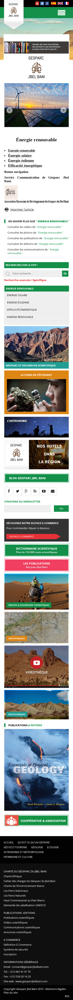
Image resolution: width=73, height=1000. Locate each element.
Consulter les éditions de (36, 244)
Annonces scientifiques (17, 932)
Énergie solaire (17, 295)
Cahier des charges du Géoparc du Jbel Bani (29, 881)
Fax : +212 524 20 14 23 (17, 976)
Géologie (37, 847)
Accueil (9, 842)
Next (63, 110)
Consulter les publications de (38, 238)
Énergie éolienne (18, 302)
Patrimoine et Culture (18, 857)
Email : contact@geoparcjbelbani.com (26, 967)
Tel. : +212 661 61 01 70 (17, 971)
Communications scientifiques (22, 927)
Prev (9, 110)
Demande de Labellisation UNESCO (25, 905)
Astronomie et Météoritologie (24, 852)
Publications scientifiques (19, 917)
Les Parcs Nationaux (16, 890)
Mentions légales (55, 989)
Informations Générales (21, 962)
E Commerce (12, 940)
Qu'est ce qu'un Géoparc (34, 842)
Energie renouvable (20, 317)
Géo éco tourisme (15, 847)
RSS (67, 996)
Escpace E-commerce (21, 536)
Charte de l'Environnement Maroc (24, 886)
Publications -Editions (19, 913)
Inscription (10, 954)
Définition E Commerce (17, 944)
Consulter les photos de (35, 232)
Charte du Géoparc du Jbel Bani (25, 871)
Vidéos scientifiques (16, 922)
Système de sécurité (16, 949)
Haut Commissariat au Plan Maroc (24, 900)
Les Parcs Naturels (15, 895)
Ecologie (53, 847)
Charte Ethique (13, 876)
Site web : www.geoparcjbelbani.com (25, 981)
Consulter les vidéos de (35, 227)
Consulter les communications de (33, 251)
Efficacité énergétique (22, 309)
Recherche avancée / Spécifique (25, 280)
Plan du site (11, 992)
